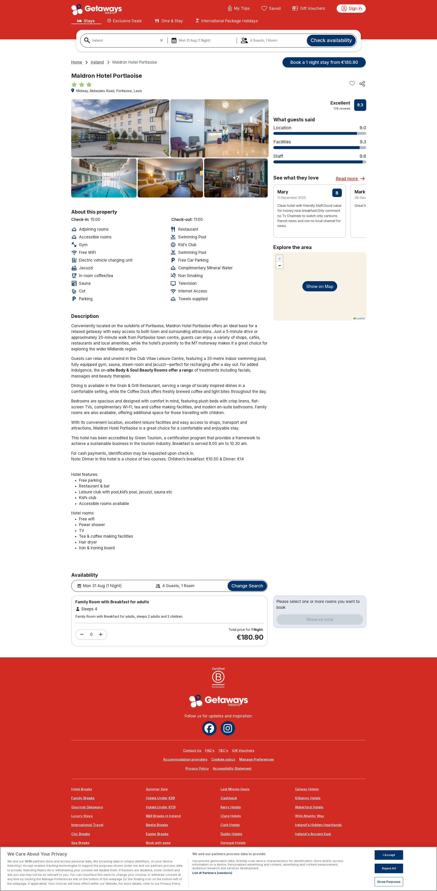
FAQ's (209, 751)
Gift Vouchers (312, 8)
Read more (347, 178)
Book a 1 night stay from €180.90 (324, 62)
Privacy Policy (197, 768)
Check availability (331, 40)
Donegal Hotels (233, 843)
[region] (218, 869)
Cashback (229, 798)
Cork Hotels (230, 825)
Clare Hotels (231, 816)
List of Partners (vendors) (212, 873)
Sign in (355, 8)
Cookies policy (223, 759)
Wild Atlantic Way (309, 816)
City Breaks (80, 834)
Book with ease (158, 843)
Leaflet (360, 318)
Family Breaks (82, 798)
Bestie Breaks (157, 825)
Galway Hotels (307, 789)
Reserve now (319, 619)
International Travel (87, 825)
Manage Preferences (256, 759)
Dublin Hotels (231, 834)
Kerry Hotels (231, 807)
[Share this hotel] (362, 83)
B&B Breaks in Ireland (163, 816)
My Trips (242, 8)
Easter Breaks (157, 834)
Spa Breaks (80, 843)
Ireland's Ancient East (313, 834)
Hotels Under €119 (160, 807)
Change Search (247, 586)
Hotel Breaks (81, 789)
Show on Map (319, 286)
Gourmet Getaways (87, 807)
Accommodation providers (185, 759)
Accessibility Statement (232, 768)
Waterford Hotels (309, 807)
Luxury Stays (82, 816)
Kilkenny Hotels (307, 798)
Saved (275, 8)
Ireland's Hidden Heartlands (318, 825)
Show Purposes (389, 881)
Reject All (389, 868)
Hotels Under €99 (160, 798)
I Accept (389, 855)
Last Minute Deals (235, 789)
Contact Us (192, 751)
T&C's (223, 751)
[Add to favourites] (352, 83)
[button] (81, 635)
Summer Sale (157, 789)
